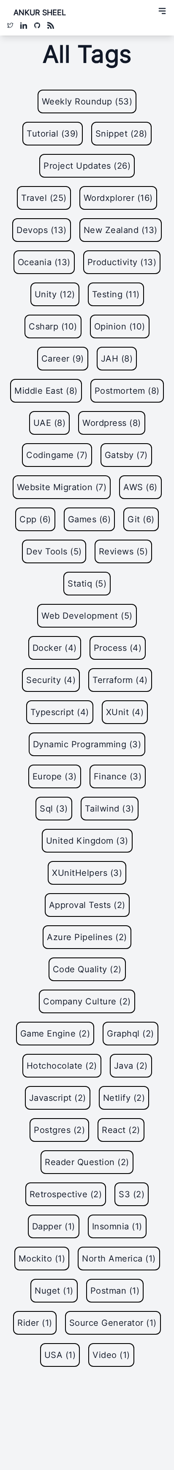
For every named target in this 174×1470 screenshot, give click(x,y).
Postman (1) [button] (115, 1291)
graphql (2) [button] (130, 1033)
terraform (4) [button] (120, 680)
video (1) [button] (111, 1355)
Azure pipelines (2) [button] (87, 937)
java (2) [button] (131, 1066)
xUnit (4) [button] (125, 712)
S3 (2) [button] (131, 1194)
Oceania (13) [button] (44, 262)
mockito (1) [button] (42, 1258)
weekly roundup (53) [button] (87, 101)
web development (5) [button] (87, 616)
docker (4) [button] (55, 648)
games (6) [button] (89, 519)
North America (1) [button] (119, 1258)
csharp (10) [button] (53, 326)
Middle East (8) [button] (46, 391)
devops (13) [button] (41, 230)
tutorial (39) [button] (53, 134)
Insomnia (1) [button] (117, 1226)
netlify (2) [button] (124, 1098)
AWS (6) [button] (140, 487)
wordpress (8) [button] (111, 423)
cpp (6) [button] (35, 519)
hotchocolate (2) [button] (62, 1066)
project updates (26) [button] (87, 166)
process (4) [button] (118, 648)
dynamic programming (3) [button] (87, 744)
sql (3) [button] (54, 809)
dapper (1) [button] (53, 1226)
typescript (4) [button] (59, 712)
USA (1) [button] (60, 1355)
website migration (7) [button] (62, 487)
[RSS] (50, 25)
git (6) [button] (141, 519)
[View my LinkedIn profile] (23, 25)
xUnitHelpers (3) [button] (87, 873)
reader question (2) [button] (87, 1162)
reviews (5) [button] (123, 551)
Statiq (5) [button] (87, 584)
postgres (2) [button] (59, 1130)
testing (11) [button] (116, 294)
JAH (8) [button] (117, 359)
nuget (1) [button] (54, 1291)
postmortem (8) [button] (127, 391)
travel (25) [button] (44, 198)
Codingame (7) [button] (57, 455)
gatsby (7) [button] (126, 455)
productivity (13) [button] (122, 262)
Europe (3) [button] (55, 776)
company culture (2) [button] (87, 1001)
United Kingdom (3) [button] (87, 841)
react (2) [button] (121, 1130)
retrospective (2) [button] (66, 1194)
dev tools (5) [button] (54, 551)
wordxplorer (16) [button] (118, 198)
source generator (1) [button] (113, 1323)
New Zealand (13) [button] (121, 230)
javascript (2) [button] (57, 1098)
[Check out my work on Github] (37, 25)
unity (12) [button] (55, 294)
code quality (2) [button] (87, 969)
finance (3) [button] (118, 776)
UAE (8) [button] (49, 423)
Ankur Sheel (40, 12)
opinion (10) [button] (119, 326)
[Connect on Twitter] (10, 25)
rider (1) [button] (34, 1323)
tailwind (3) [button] (109, 809)
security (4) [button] (51, 680)
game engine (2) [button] (55, 1033)
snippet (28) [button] (121, 134)
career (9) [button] (62, 359)
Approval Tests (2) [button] (87, 905)
